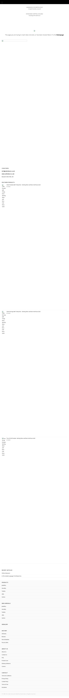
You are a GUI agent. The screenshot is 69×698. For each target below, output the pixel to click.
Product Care (5, 660)
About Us (4, 652)
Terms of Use (5, 684)
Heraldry (4, 588)
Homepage (60, 35)
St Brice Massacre (6, 573)
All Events (4, 633)
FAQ (3, 657)
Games (3, 597)
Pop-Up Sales (5, 642)
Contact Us (4, 654)
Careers (4, 666)
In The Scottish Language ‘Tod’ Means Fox (11, 576)
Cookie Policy (5, 681)
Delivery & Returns (6, 663)
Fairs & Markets (5, 639)
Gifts (3, 594)
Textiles (3, 591)
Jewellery (4, 585)
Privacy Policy (5, 678)
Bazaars (4, 636)
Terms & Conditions (6, 675)
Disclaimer (4, 687)
